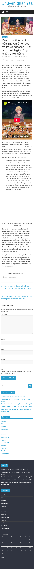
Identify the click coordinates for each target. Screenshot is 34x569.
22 (25, 548)
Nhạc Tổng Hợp (5, 437)
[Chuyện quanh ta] (3, 12)
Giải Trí (5, 37)
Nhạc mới (3, 434)
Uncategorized (5, 453)
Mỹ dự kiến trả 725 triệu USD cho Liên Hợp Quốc (14, 396)
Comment (4, 314)
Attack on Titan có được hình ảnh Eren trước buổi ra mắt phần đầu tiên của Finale (16, 287)
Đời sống (3, 421)
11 (7, 545)
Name (3, 339)
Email (3, 349)
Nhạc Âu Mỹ (4, 429)
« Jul (2, 557)
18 (7, 548)
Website (3, 359)
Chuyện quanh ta (17, 3)
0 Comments (23, 56)
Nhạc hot (3, 432)
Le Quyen (15, 56)
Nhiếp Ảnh (4, 448)
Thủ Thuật (4, 451)
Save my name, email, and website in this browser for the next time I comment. (16, 372)
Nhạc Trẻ (3, 440)
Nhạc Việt (3, 445)
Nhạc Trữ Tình (5, 443)
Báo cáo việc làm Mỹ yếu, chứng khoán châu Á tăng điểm (17, 404)
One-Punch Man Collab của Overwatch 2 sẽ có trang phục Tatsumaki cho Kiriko (16, 297)
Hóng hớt (3, 426)
